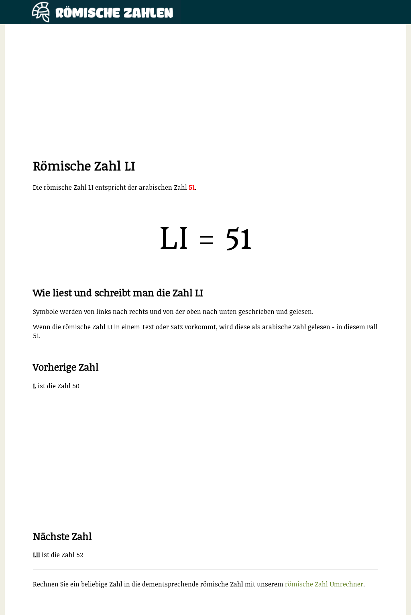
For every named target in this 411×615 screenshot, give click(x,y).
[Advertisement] (205, 100)
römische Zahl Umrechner (324, 584)
